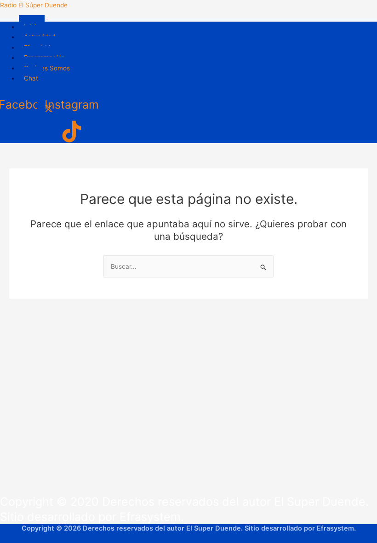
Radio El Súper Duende (34, 5)
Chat (31, 78)
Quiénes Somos (47, 68)
